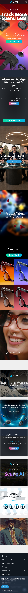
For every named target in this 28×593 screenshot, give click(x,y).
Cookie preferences (7, 590)
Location (6, 574)
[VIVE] (14, 2)
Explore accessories (13, 411)
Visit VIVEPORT (13, 441)
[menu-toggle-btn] (2, 2)
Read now (14, 500)
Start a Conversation (14, 161)
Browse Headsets (14, 120)
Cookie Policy (17, 583)
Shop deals (14, 42)
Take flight (14, 255)
